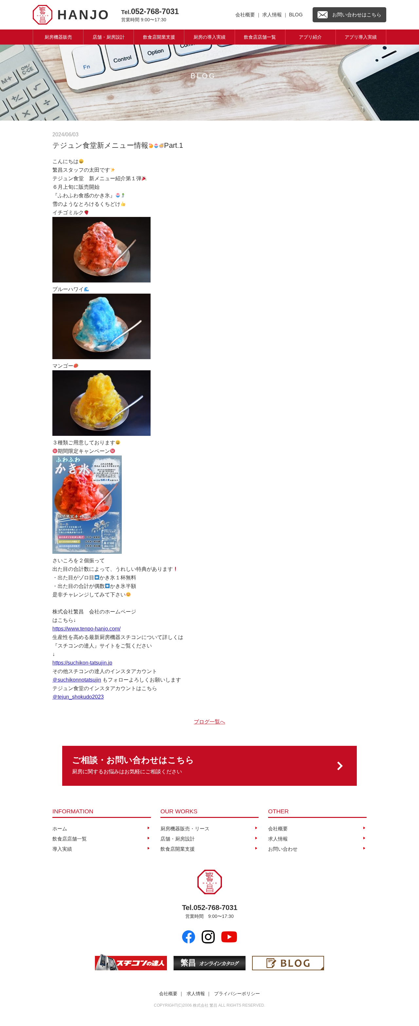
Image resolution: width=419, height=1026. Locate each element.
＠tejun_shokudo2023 (78, 697)
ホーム (59, 828)
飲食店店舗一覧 (260, 37)
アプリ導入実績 (361, 37)
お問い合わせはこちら (356, 14)
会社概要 (245, 14)
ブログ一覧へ (209, 722)
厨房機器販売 (58, 37)
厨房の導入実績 (209, 37)
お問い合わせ (283, 849)
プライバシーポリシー (237, 993)
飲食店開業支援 (159, 37)
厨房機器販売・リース (185, 828)
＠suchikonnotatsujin (76, 680)
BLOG (296, 14)
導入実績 (62, 849)
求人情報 (272, 14)
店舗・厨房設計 (109, 37)
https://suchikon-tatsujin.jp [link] (82, 663)
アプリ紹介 (310, 37)
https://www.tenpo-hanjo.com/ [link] (86, 628)
